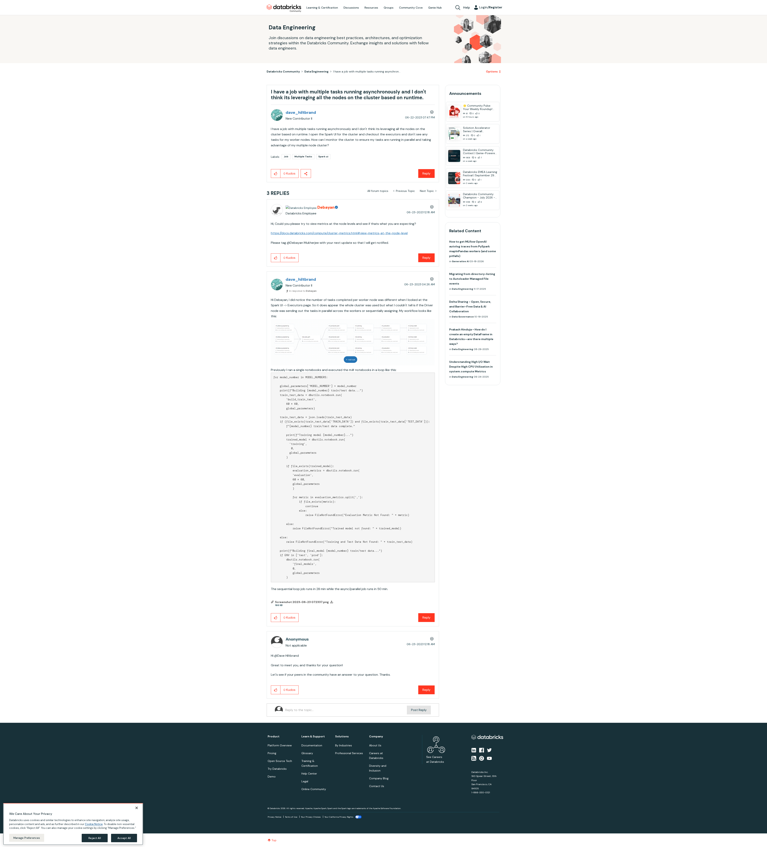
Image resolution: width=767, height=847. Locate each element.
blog (375, 430)
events (363, 420)
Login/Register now (363, 444)
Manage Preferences (26, 837)
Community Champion (418, 415)
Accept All (124, 838)
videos (386, 430)
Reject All (94, 838)
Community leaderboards (365, 415)
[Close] (136, 807)
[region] (73, 824)
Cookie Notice (94, 824)
